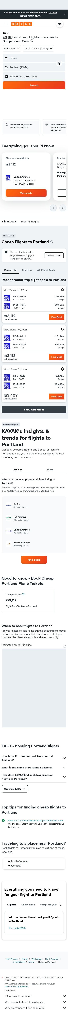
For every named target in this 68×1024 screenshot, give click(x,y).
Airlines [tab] (17, 469)
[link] (34, 560)
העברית (53, 12)
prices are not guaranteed (16, 986)
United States (19, 962)
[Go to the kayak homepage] (21, 24)
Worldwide (36, 959)
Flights (24, 959)
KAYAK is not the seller (18, 996)
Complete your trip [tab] (51, 904)
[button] (64, 14)
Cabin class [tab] (28, 904)
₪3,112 (7, 37)
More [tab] (50, 469)
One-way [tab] (27, 270)
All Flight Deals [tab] (46, 270)
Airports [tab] (11, 904)
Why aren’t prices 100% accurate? (24, 1008)
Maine (31, 962)
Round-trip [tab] (10, 270)
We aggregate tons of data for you (24, 1002)
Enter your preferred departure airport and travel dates (35, 820)
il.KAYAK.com (11, 959)
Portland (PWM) (17, 928)
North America (51, 959)
